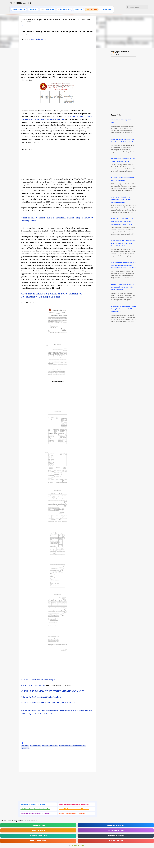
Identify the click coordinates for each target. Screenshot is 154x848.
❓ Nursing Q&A (106, 9)
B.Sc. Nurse (25, 745)
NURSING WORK (20, 3)
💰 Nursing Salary (91, 9)
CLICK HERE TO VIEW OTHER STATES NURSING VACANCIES (52, 691)
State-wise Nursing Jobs (116, 830)
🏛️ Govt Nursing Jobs (19, 9)
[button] (22, 25)
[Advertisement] (57, 55)
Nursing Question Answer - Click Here (72, 813)
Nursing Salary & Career (116, 835)
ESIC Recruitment (35, 745)
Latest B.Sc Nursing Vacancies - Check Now (35, 809)
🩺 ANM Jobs (78, 9)
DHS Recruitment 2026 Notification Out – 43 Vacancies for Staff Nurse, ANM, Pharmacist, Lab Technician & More (123, 221)
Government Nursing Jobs (115, 825)
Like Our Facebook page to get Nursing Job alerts (41, 697)
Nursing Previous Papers (38, 840)
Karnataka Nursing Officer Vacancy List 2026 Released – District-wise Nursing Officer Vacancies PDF (122, 287)
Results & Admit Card (116, 840)
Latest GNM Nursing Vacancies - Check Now (74, 804)
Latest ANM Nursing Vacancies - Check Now (35, 813)
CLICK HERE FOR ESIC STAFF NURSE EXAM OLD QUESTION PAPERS (48, 703)
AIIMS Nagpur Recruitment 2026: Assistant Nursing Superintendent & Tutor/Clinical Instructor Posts (123, 309)
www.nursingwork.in (38, 39)
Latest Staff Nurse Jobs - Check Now (32, 804)
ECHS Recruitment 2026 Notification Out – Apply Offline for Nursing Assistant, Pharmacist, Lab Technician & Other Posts (123, 265)
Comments (117, 54)
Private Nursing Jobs (38, 830)
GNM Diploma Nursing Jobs (49, 745)
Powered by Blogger (78, 845)
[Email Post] (22, 743)
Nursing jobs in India (65, 745)
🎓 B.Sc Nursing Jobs (47, 9)
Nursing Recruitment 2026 (38, 835)
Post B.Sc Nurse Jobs (79, 745)
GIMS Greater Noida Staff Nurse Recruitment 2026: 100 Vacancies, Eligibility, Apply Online (121, 199)
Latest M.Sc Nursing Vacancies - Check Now (74, 809)
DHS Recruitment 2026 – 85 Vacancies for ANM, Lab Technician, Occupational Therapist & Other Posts (123, 243)
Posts (116, 53)
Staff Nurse (25, 748)
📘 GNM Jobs (33, 9)
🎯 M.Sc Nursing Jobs (64, 9)
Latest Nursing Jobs (38, 825)
